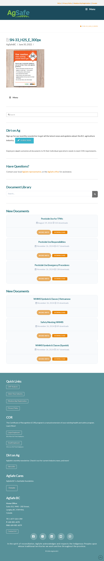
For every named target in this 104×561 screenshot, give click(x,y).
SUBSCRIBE (26, 140)
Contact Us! (12, 531)
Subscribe (11, 467)
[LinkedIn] (52, 536)
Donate (94, 3)
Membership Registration (82, 3)
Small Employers (14, 443)
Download (59, 232)
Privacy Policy (67, 3)
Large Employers (14, 433)
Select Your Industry (15, 394)
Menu (92, 9)
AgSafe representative (31, 172)
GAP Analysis (13, 387)
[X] (42, 536)
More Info (44, 232)
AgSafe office (53, 172)
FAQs (59, 3)
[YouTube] (61, 536)
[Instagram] (70, 536)
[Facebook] (33, 536)
